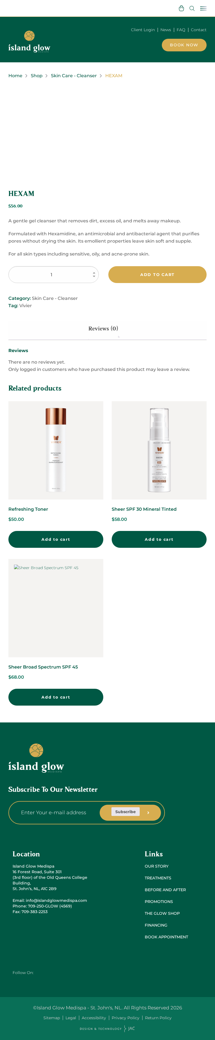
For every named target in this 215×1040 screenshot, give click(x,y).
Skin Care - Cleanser (74, 75)
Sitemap (51, 1017)
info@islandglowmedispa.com (56, 900)
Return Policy (158, 1017)
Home (15, 75)
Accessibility (94, 1017)
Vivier (25, 305)
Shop (37, 75)
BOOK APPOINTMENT (166, 936)
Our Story (157, 866)
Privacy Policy (125, 1017)
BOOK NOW (184, 44)
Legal (71, 1017)
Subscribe (125, 811)
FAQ (181, 29)
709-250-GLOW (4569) (50, 906)
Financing (156, 925)
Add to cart (157, 274)
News (165, 29)
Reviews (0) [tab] (103, 328)
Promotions (159, 901)
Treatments (158, 878)
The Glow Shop (162, 913)
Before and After (165, 889)
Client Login (143, 29)
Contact (199, 29)
